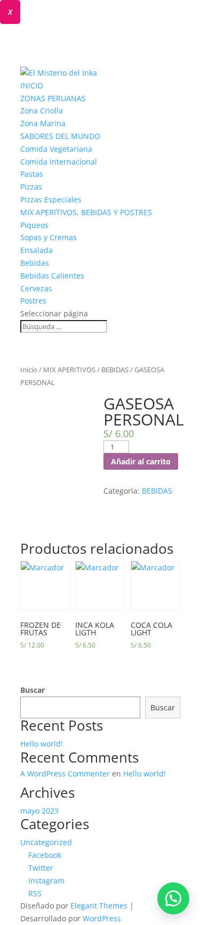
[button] (173, 898)
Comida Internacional (58, 162)
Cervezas (36, 288)
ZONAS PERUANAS (53, 98)
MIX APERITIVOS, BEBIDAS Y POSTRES (86, 212)
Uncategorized (46, 842)
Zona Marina (43, 123)
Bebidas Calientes (52, 276)
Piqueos (34, 225)
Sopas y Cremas (48, 237)
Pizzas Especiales (51, 199)
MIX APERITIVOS (69, 369)
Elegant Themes (98, 906)
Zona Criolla (41, 110)
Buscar (32, 690)
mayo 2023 (39, 811)
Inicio (28, 369)
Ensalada (36, 250)
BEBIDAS (115, 369)
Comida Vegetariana (56, 149)
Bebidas (34, 263)
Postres (33, 301)
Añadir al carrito (141, 461)
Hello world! (41, 744)
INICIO (31, 85)
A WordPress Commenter (65, 773)
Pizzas (31, 187)
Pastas (31, 174)
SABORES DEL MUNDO (60, 136)
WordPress (102, 918)
